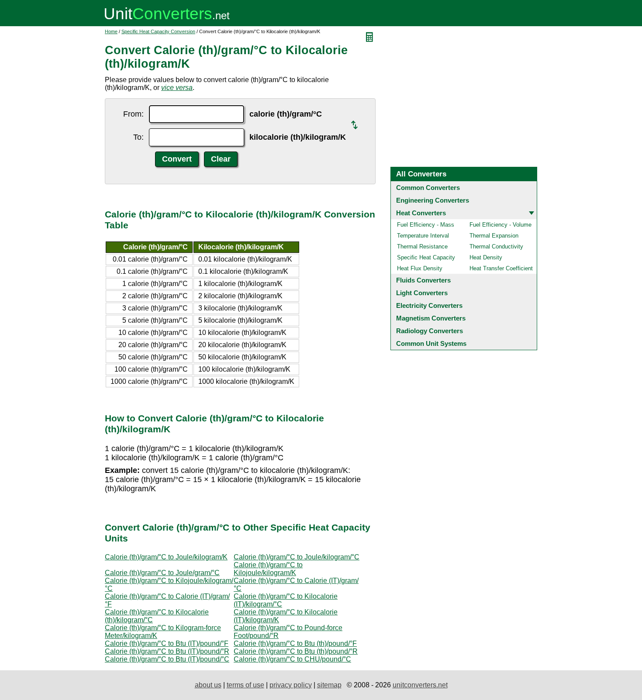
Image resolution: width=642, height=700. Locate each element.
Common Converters (428, 187)
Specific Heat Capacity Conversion (158, 31)
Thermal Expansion (493, 235)
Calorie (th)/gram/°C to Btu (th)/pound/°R (296, 651)
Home (111, 31)
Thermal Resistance (422, 246)
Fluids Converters (423, 280)
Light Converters (422, 293)
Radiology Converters (429, 330)
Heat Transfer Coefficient (501, 268)
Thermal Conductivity (496, 246)
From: (133, 114)
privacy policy (290, 685)
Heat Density (485, 257)
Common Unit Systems (431, 343)
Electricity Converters (429, 305)
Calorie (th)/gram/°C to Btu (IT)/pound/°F (166, 643)
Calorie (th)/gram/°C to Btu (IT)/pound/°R (167, 651)
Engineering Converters (432, 200)
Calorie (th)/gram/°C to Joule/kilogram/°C (296, 557)
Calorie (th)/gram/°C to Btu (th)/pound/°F (295, 643)
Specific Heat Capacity (426, 257)
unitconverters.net (420, 685)
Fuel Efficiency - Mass (425, 224)
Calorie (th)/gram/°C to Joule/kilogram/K (166, 557)
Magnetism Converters (431, 318)
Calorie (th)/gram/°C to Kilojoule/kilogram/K (268, 568)
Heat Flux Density (419, 268)
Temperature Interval (423, 235)
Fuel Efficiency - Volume (500, 224)
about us (208, 685)
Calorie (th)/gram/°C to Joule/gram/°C (162, 572)
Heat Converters (421, 213)
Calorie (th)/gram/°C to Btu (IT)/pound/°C (167, 659)
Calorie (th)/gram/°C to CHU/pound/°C (292, 659)
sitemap (329, 685)
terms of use (245, 685)
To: (138, 137)
